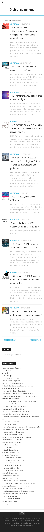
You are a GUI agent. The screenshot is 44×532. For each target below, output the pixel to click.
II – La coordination (8, 447)
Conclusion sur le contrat (10, 501)
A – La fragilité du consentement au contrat (15, 486)
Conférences (14, 24)
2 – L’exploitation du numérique (11, 465)
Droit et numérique (22, 10)
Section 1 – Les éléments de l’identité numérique (17, 386)
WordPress (21, 525)
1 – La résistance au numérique (12, 458)
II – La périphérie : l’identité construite (14, 391)
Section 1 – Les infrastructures (11, 442)
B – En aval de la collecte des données (14, 406)
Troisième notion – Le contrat (11, 478)
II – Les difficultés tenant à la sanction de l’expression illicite (21, 427)
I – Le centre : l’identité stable (11, 388)
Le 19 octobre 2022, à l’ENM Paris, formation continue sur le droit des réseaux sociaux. (26, 128)
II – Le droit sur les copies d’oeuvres (13, 471)
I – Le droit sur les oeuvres (10, 453)
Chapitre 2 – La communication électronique (16, 412)
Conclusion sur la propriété (10, 476)
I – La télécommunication (10, 445)
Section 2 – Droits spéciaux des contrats (15, 494)
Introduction (5, 373)
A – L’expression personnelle (11, 422)
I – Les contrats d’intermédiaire (12, 496)
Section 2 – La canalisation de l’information (15, 429)
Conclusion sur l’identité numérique (13, 409)
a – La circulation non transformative (13, 460)
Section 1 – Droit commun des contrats (14, 481)
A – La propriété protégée (10, 455)
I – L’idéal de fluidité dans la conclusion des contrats (18, 483)
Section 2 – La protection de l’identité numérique (17, 394)
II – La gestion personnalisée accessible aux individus (19, 401)
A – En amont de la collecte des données (15, 404)
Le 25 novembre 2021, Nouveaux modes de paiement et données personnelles (25, 279)
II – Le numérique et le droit (10, 378)
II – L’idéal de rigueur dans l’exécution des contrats (18, 491)
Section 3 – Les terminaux (10, 473)
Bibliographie (6, 504)
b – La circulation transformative (12, 463)
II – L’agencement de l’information (12, 435)
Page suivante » (36, 340)
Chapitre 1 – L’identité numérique (12, 383)
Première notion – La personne (11, 381)
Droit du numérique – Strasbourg (12, 368)
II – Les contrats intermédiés (11, 499)
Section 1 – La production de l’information (15, 414)
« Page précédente (9, 340)
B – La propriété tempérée (10, 468)
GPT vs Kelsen (6, 371)
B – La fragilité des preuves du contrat (14, 488)
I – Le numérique (7, 376)
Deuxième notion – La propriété (12, 440)
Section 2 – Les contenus (10, 450)
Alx (33, 525)
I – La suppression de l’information (13, 432)
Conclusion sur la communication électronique (16, 437)
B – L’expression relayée (9, 424)
